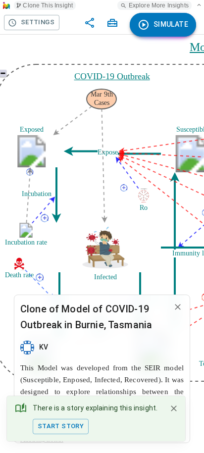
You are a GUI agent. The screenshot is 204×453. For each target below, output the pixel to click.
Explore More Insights (159, 5)
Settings (37, 22)
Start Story (61, 426)
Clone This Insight (48, 5)
